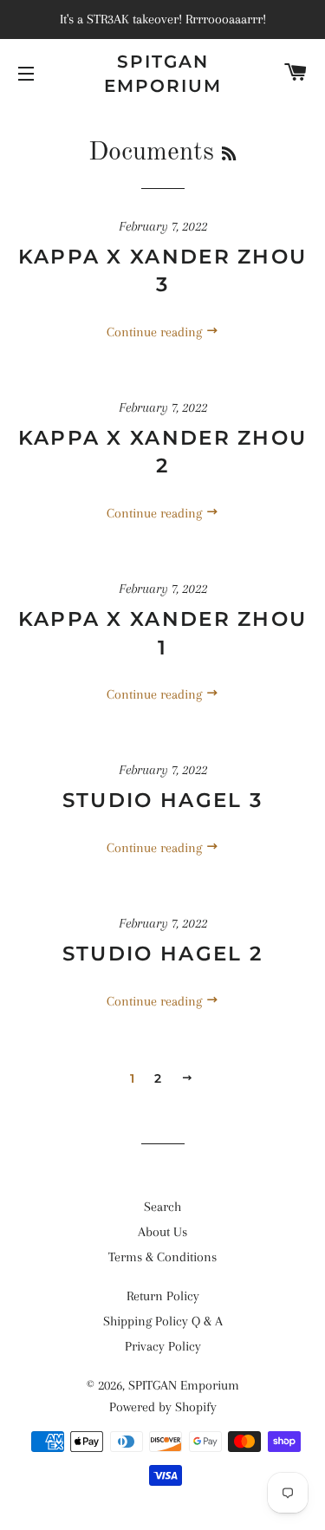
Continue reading (156, 332)
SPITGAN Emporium (163, 73)
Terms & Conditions (162, 1257)
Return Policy (163, 1296)
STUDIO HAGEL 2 (162, 953)
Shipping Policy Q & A (163, 1321)
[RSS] (229, 155)
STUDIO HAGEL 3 (162, 800)
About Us (162, 1232)
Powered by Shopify (163, 1407)
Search (162, 1206)
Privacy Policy (163, 1346)
